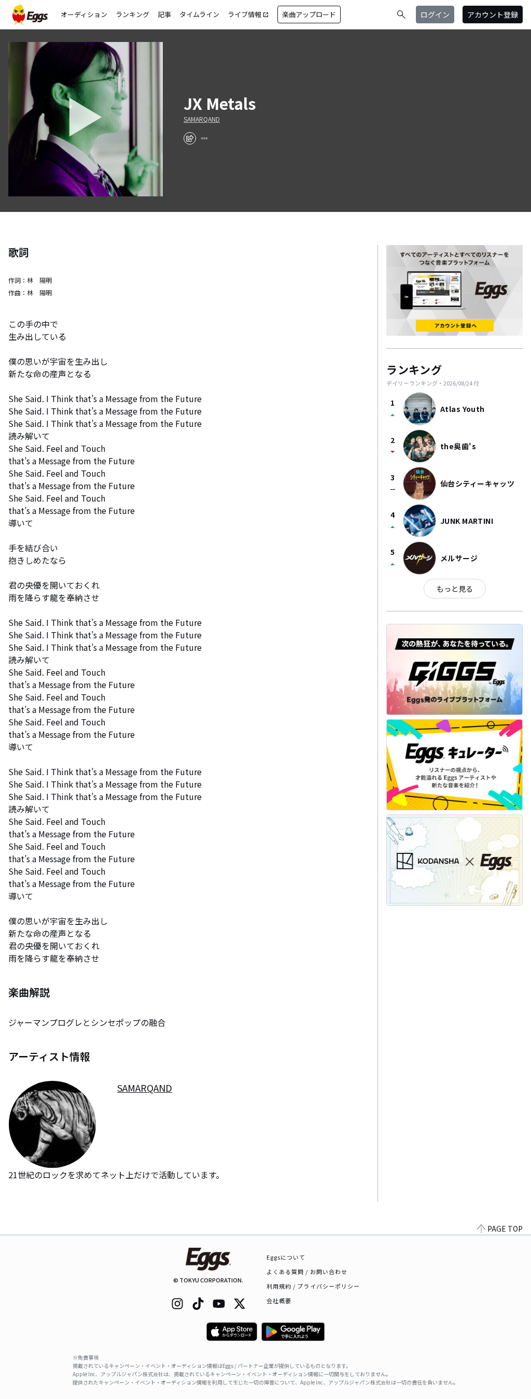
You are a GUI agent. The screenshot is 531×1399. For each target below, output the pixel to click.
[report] (204, 138)
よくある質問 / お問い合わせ (307, 1271)
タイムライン (199, 14)
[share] (190, 138)
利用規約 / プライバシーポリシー (313, 1286)
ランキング (132, 14)
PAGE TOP (505, 1228)
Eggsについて (286, 1257)
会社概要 (279, 1300)
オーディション (84, 14)
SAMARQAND (202, 119)
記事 (164, 14)
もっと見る (455, 588)
